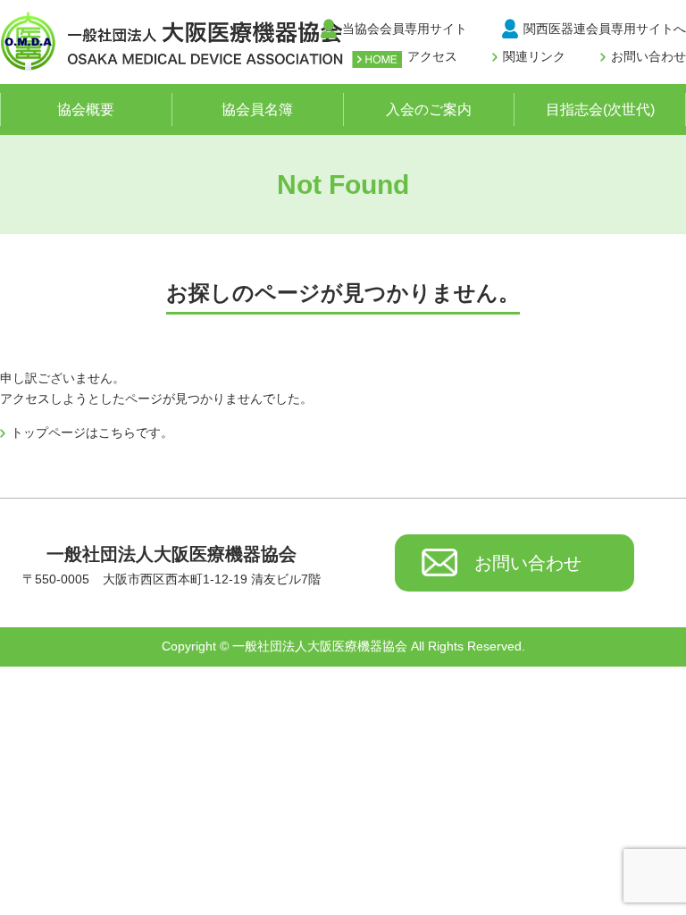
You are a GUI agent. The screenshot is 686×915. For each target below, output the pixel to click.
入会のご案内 (429, 109)
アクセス (432, 56)
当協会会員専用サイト (404, 28)
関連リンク (534, 56)
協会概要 (85, 109)
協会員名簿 (257, 109)
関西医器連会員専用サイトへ (604, 28)
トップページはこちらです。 (92, 432)
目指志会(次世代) (600, 109)
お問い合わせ (648, 56)
